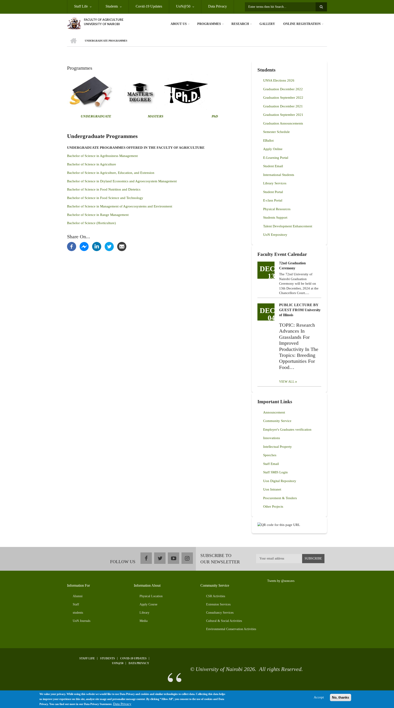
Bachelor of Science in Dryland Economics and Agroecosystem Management (122, 181)
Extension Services (218, 604)
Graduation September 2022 (283, 97)
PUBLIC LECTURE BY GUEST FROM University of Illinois (300, 310)
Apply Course (148, 604)
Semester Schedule (276, 132)
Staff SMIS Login (275, 472)
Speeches (269, 455)
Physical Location (151, 596)
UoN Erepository (275, 234)
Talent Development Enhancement (287, 226)
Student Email (273, 166)
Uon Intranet (272, 489)
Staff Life (81, 6)
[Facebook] (71, 246)
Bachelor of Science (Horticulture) (91, 223)
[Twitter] (109, 246)
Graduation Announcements (283, 123)
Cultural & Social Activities (224, 621)
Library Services (274, 183)
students (78, 612)
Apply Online (273, 149)
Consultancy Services (219, 612)
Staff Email (271, 464)
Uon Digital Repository (279, 481)
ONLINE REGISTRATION (302, 24)
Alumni (78, 596)
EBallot (268, 140)
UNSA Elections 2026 (278, 80)
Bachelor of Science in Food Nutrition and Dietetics (103, 189)
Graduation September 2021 (283, 115)
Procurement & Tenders (280, 498)
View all (287, 381)
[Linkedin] (96, 246)
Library (144, 612)
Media (144, 621)
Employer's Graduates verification (287, 429)
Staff (76, 604)
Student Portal (273, 192)
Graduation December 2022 (283, 89)
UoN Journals (81, 621)
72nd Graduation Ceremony (292, 265)
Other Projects (273, 506)
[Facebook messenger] (84, 246)
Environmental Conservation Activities (231, 629)
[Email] (121, 246)
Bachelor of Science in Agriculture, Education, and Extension (110, 173)
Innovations (271, 438)
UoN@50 (183, 6)
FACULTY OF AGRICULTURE (103, 19)
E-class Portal (272, 200)
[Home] (73, 23)
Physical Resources (276, 209)
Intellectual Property (277, 446)
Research (240, 24)
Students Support (275, 217)
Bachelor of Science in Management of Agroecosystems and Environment (119, 206)
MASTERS (155, 116)
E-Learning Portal (275, 157)
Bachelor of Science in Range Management (98, 215)
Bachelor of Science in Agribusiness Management (102, 156)
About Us (179, 24)
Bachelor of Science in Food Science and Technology (105, 198)
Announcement (274, 412)
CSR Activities (215, 596)
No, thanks (340, 697)
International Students (278, 175)
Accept (319, 697)
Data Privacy (217, 6)
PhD (215, 116)
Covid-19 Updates (149, 6)
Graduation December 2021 (283, 106)
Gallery (267, 24)
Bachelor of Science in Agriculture (91, 164)
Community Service (277, 421)
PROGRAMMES (209, 24)
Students (112, 6)
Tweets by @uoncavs (280, 581)
